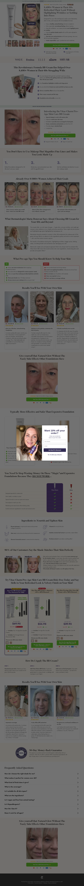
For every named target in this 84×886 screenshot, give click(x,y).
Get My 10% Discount (54, 450)
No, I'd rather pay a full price (55, 454)
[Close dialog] (66, 427)
